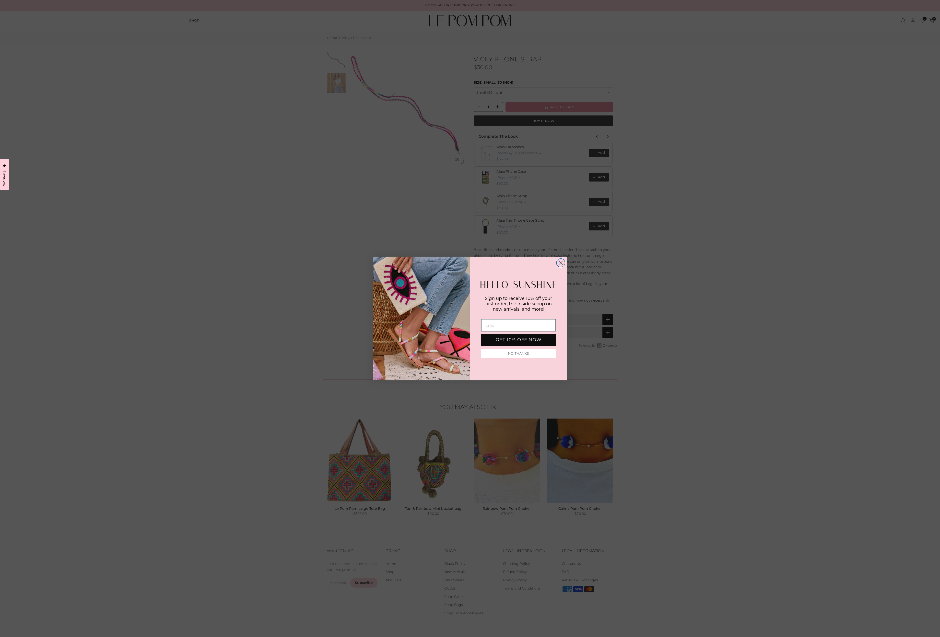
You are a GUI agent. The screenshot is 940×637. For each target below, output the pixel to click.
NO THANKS (518, 353)
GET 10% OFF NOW (518, 339)
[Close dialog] (560, 263)
